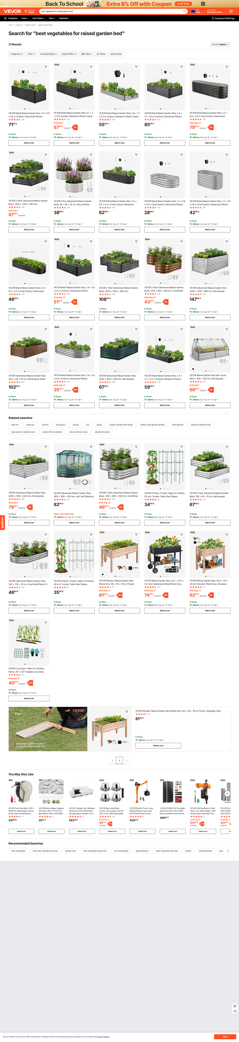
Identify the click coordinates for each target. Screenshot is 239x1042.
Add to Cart (29, 143)
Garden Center (30, 25)
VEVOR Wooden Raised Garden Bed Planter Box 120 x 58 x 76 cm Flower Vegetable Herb (116, 584)
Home (11, 25)
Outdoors (19, 25)
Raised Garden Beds (45, 25)
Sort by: (215, 44)
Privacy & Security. (103, 1037)
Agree (225, 1037)
